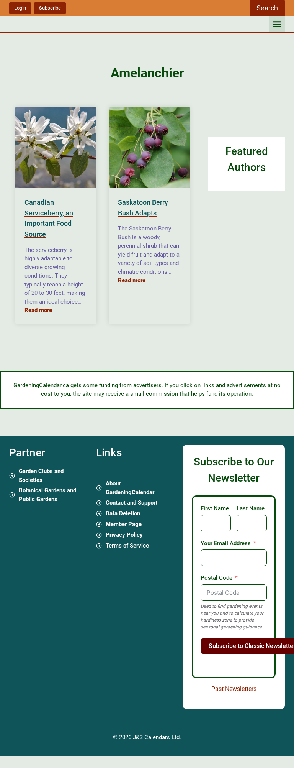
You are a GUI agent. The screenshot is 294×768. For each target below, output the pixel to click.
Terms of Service (127, 545)
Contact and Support (131, 502)
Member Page (124, 524)
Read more (38, 310)
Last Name (251, 508)
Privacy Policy (124, 534)
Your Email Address (226, 543)
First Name (215, 508)
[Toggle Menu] (277, 24)
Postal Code (216, 577)
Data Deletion (123, 513)
